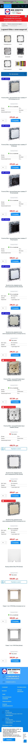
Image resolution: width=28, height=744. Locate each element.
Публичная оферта (6, 701)
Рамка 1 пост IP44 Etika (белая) (14, 645)
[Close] (26, 16)
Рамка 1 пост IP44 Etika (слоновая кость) (14, 606)
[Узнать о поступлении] (2, 448)
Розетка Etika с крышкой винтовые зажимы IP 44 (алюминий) (14, 192)
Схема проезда (9, 715)
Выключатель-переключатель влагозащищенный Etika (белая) (14, 285)
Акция (3, 694)
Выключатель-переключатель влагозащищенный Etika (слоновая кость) (14, 332)
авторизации (14, 16)
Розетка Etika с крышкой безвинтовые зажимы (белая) (14, 426)
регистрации (7, 18)
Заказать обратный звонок (12, 678)
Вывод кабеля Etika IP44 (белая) (14, 566)
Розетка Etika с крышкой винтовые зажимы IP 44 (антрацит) (14, 239)
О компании (5, 687)
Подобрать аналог (16, 449)
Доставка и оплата (21, 687)
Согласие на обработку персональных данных (12, 735)
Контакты (4, 690)
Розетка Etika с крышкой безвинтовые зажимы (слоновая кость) (14, 379)
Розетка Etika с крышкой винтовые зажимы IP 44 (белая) (14, 145)
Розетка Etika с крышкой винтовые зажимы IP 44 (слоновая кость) (14, 98)
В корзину (15, 120)
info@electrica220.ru (11, 682)
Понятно (9, 739)
